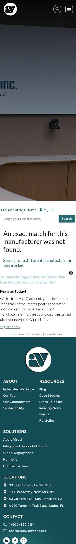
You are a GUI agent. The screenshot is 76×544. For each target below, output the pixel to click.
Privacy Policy (35, 334)
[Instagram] (23, 540)
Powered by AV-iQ (54, 334)
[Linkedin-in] (6, 540)
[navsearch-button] (57, 9)
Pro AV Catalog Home (19, 210)
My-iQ (48, 210)
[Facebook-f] (15, 540)
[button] (69, 9)
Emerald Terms (18, 334)
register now (10, 327)
